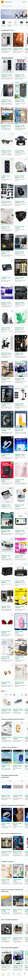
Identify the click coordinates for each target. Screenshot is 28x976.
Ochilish (24, 1)
